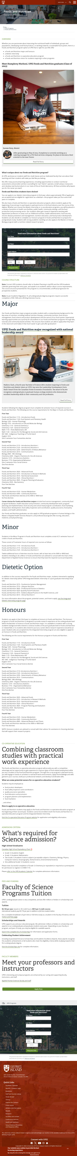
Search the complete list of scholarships (16, 932)
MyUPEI (8, 1088)
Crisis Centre (10, 1105)
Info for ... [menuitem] (60, 3)
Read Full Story (38, 162)
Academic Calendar (12, 1085)
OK (68, 1148)
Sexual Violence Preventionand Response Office (14, 1126)
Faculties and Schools (12, 1116)
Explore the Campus (12, 1102)
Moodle (8, 1111)
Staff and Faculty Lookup (13, 1094)
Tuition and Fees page (9, 917)
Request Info (13, 268)
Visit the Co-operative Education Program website (19, 817)
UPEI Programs (9, 28)
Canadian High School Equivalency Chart (16, 849)
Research (8, 1114)
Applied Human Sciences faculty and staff (16, 981)
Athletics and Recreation (13, 1108)
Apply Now (38, 989)
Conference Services (12, 1119)
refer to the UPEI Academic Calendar (20, 871)
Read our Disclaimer (25, 275)
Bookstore (9, 1091)
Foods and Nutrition (10, 29)
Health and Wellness (12, 1122)
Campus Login (16, 1088)
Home (4, 27)
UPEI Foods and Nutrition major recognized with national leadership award (37, 331)
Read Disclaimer (34, 1154)
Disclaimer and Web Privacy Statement (19, 1154)
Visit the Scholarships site (11, 947)
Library (8, 1100)
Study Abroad (10, 1097)
